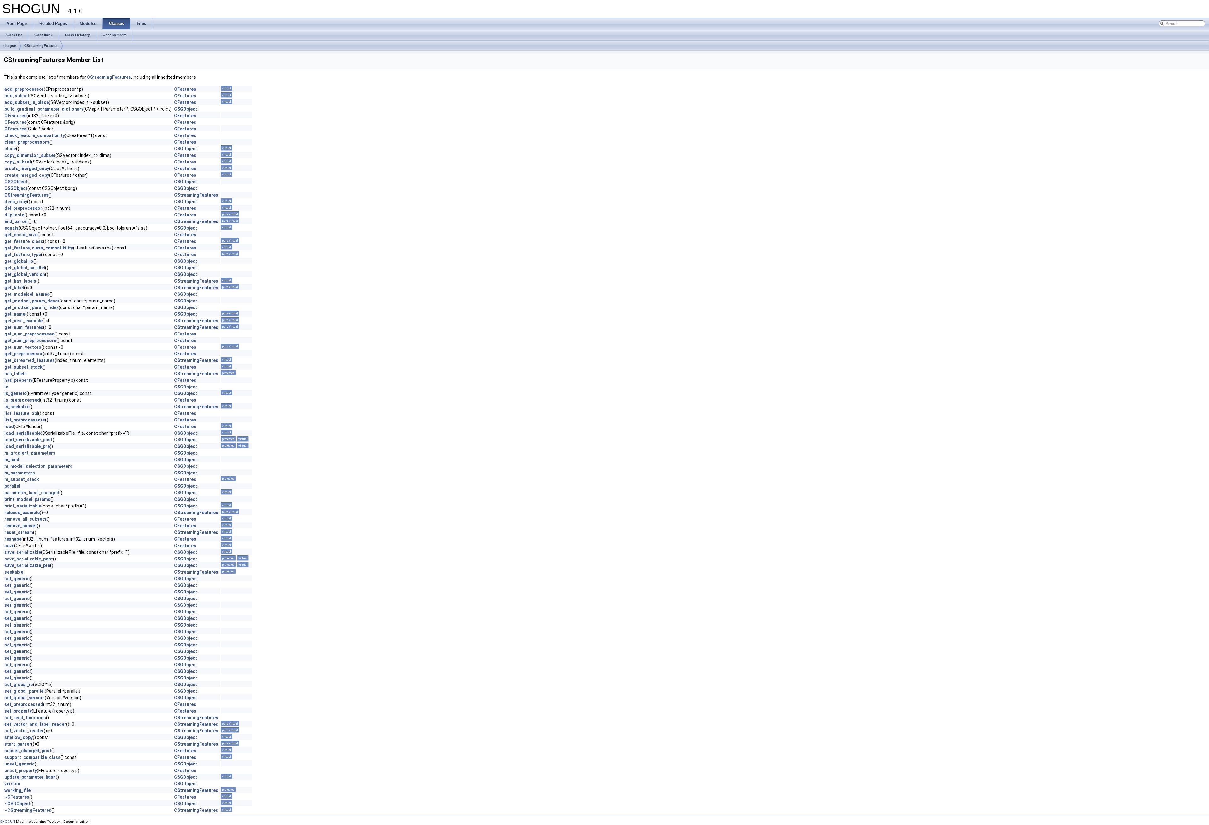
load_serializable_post (28, 439)
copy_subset (17, 161)
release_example (22, 512)
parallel (12, 486)
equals (11, 228)
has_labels (15, 373)
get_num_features (23, 327)
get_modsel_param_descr (32, 300)
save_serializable (22, 552)
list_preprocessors (24, 419)
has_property (18, 380)
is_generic (15, 393)
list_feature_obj (21, 413)
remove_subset (20, 525)
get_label (14, 287)
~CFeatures (16, 796)
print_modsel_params (27, 499)
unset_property (20, 770)
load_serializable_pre (27, 446)
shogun (9, 46)
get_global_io (18, 261)
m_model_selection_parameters (38, 466)
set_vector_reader (24, 730)
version (12, 783)
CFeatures (185, 89)
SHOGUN (7, 821)
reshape (12, 538)
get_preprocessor (23, 353)
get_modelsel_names (26, 294)
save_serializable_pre (27, 565)
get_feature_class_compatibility (38, 247)
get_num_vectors (22, 347)
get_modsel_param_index (31, 307)
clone (10, 148)
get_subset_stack (23, 367)
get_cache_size (20, 234)
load (9, 426)
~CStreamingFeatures (27, 810)
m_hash (12, 459)
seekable (13, 572)
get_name (14, 314)
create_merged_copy (26, 168)
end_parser (16, 221)
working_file (17, 790)
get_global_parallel (24, 267)
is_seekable (16, 406)
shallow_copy (18, 737)
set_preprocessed (23, 704)
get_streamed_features (29, 360)
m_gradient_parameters (29, 452)
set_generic (17, 578)
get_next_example (23, 320)
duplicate (14, 214)
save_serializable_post (28, 558)
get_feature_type (22, 254)
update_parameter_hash (30, 777)
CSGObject (185, 109)
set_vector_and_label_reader (35, 724)
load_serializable (22, 433)
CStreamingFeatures (41, 46)
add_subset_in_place (26, 102)
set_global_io (18, 684)
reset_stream (18, 532)
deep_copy (15, 201)
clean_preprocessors (26, 142)
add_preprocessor (24, 89)
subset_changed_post (27, 750)
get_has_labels (20, 281)
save (9, 545)
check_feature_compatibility (34, 135)
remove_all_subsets (25, 519)
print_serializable (22, 505)
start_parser (17, 744)
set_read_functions (25, 717)
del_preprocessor (23, 208)
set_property (18, 710)
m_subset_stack (21, 479)
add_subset (16, 95)
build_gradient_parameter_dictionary (43, 109)
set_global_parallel (24, 691)
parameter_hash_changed (31, 492)
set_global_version (24, 697)
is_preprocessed (22, 400)
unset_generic (19, 763)
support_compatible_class (32, 757)
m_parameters (19, 472)
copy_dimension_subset (29, 155)
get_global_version (24, 274)
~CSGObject (17, 803)
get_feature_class (23, 241)
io (6, 386)
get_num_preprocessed (29, 333)
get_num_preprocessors (30, 340)
